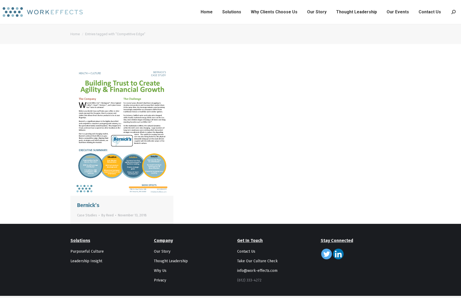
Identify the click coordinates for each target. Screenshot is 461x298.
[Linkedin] (338, 254)
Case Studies (87, 215)
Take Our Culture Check (257, 261)
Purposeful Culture (87, 251)
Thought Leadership (171, 261)
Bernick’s (88, 205)
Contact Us (246, 251)
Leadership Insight (86, 261)
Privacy (160, 280)
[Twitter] (326, 254)
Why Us (160, 270)
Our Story (162, 251)
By (107, 215)
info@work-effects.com (257, 270)
